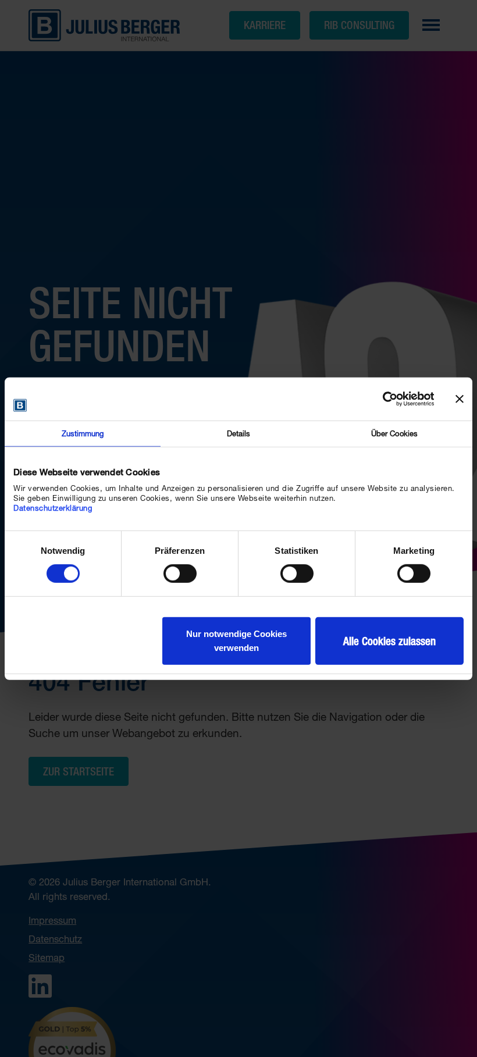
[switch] (180, 573)
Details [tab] (239, 433)
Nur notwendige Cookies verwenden (236, 641)
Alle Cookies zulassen (389, 641)
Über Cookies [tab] (394, 433)
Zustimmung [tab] (83, 433)
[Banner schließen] (459, 399)
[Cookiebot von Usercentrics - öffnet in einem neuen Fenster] (383, 399)
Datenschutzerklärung (52, 508)
